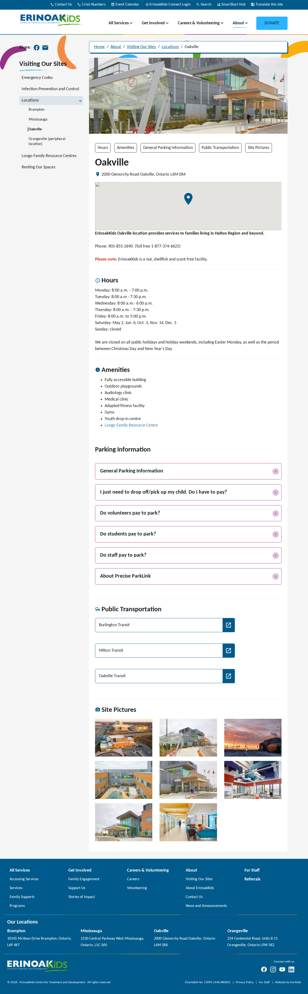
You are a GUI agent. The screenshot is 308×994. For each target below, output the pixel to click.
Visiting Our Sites (141, 47)
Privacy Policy (245, 982)
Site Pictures (258, 148)
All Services (119, 23)
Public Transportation (220, 148)
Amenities (125, 148)
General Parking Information (168, 148)
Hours (103, 148)
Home (99, 47)
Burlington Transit (114, 625)
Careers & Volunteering (199, 23)
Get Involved (153, 23)
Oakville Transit (112, 676)
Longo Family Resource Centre (131, 425)
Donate (271, 23)
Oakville (192, 47)
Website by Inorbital (288, 982)
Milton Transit (111, 650)
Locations (170, 47)
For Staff (264, 982)
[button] (188, 199)
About (238, 23)
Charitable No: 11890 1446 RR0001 (208, 982)
